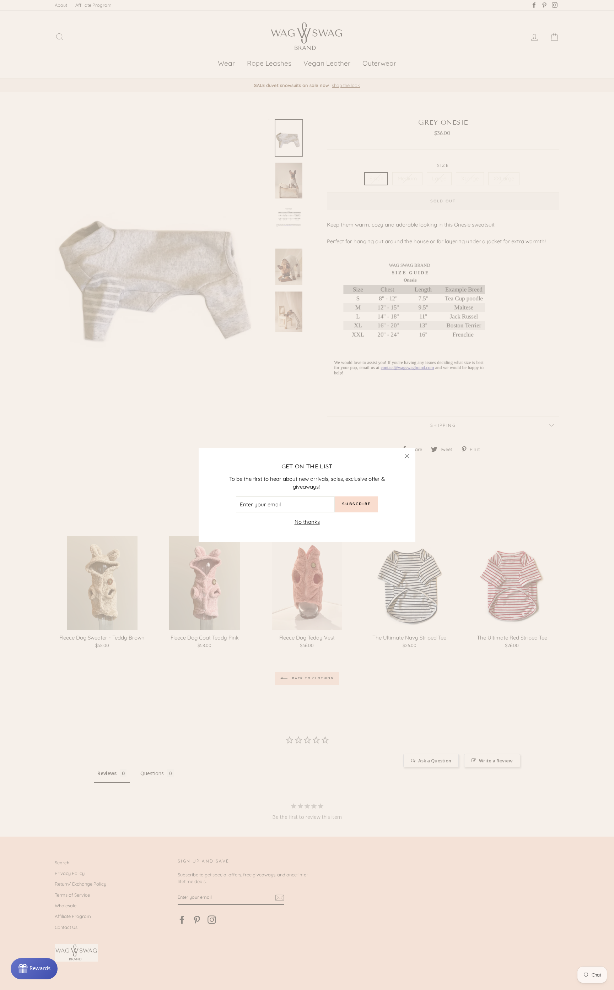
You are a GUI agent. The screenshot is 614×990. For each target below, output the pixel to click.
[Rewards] (34, 968)
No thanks (307, 521)
